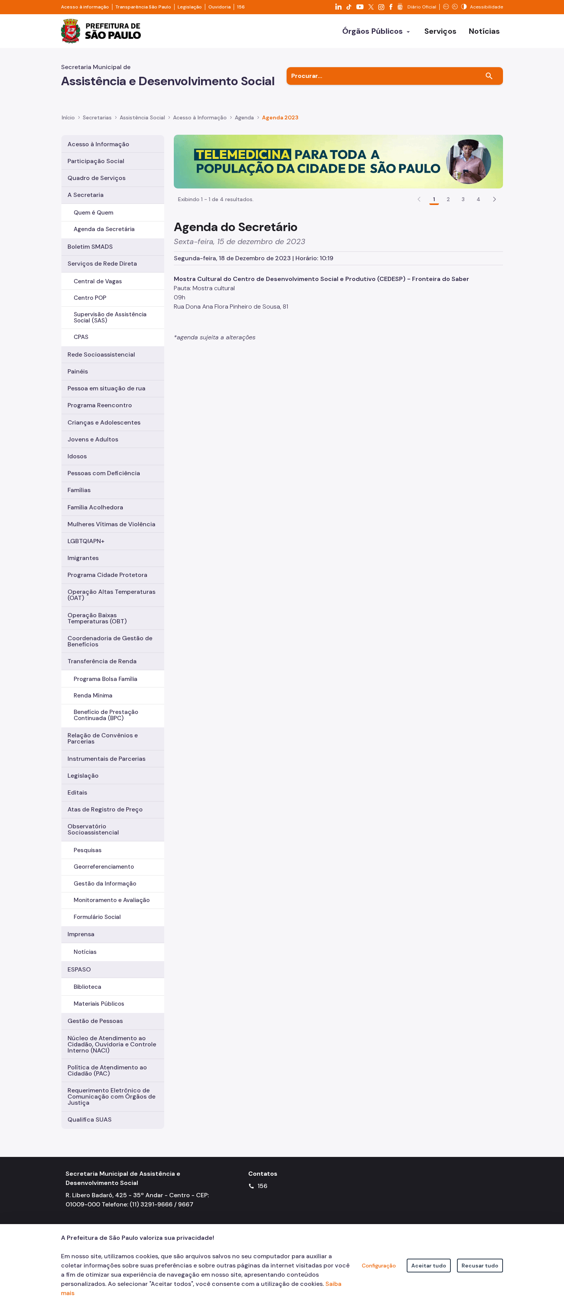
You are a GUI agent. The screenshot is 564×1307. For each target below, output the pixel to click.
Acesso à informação (85, 7)
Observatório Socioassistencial (93, 829)
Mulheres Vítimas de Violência (111, 524)
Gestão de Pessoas (95, 1021)
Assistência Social (142, 117)
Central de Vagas (98, 281)
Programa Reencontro (100, 405)
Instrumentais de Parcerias (106, 759)
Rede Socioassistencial (101, 354)
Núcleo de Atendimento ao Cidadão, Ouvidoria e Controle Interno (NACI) (112, 1044)
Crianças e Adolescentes (104, 422)
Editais (77, 792)
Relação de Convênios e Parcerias (103, 738)
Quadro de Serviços (96, 178)
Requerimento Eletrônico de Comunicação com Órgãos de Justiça (111, 1096)
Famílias (79, 490)
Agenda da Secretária (104, 229)
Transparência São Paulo (143, 7)
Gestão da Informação (105, 883)
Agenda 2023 (280, 117)
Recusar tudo (480, 1265)
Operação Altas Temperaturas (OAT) (111, 595)
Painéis (78, 371)
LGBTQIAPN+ (86, 541)
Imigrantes (83, 558)
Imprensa (81, 934)
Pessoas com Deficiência (104, 473)
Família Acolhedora (95, 507)
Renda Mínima (93, 695)
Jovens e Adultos (93, 439)
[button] (494, 199)
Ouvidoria (219, 7)
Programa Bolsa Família (105, 679)
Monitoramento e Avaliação (112, 900)
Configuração (379, 1265)
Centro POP (90, 298)
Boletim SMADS (90, 247)
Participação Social (96, 161)
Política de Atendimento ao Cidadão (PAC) (107, 1070)
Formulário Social (97, 917)
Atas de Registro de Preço (105, 809)
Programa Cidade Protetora (107, 575)
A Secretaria (86, 195)
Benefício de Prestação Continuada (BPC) (106, 715)
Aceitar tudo (428, 1265)
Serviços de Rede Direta (102, 263)
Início (68, 117)
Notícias (85, 952)
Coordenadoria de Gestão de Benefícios (110, 641)
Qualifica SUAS (90, 1119)
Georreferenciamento (104, 867)
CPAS (81, 337)
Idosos (77, 456)
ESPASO (79, 969)
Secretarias (97, 117)
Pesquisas (88, 850)
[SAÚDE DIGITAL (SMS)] (338, 161)
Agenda (244, 117)
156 (241, 7)
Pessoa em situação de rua (106, 388)
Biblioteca (87, 987)
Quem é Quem (93, 212)
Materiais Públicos (99, 1004)
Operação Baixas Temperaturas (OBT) (97, 618)
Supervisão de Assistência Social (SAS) (110, 317)
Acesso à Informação (200, 117)
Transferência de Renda (102, 661)
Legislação (190, 7)
